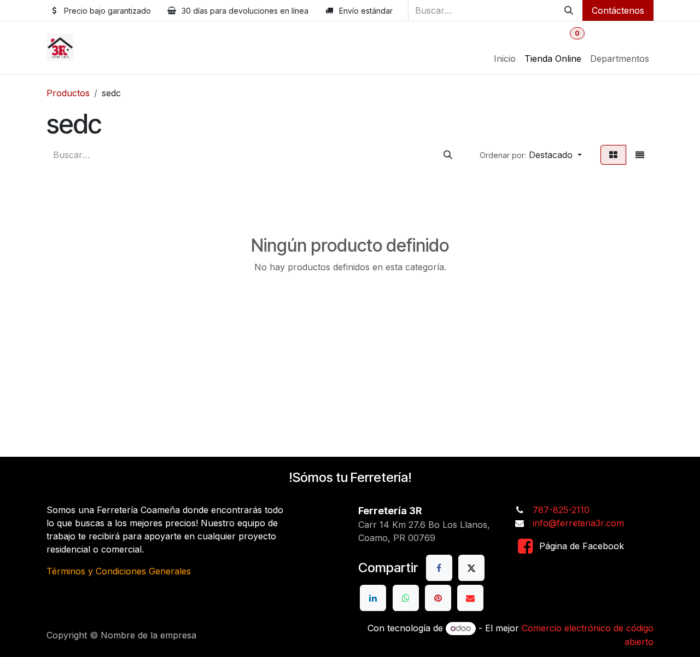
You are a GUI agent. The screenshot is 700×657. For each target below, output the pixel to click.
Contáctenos (618, 10)
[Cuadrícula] (613, 154)
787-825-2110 (561, 509)
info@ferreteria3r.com (578, 523)
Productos (68, 93)
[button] (530, 154)
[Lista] (640, 154)
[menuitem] (504, 58)
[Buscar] (568, 10)
